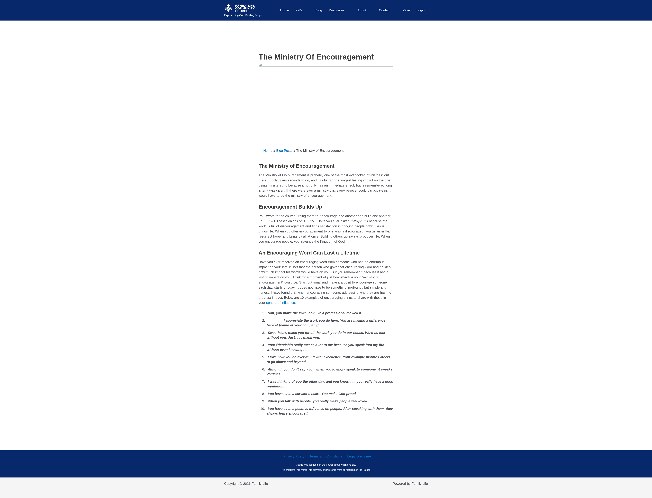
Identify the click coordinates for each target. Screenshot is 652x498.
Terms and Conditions (325, 456)
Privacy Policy (293, 456)
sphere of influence (280, 303)
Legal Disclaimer (359, 456)
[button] (304, 10)
